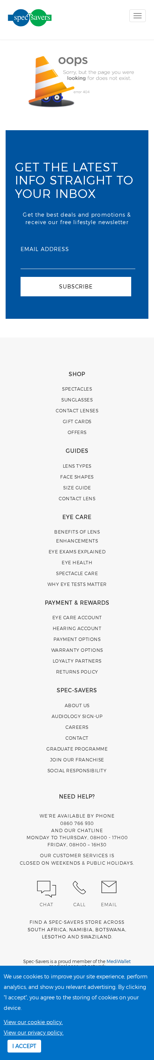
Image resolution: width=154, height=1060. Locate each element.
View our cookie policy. (33, 1022)
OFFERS (77, 432)
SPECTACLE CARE (77, 573)
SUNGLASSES (77, 399)
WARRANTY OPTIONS (77, 650)
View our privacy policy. (34, 1032)
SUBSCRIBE (75, 286)
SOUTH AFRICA (47, 929)
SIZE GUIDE (77, 487)
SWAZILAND (96, 936)
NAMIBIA (81, 929)
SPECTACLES (77, 388)
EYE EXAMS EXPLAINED (77, 551)
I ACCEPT (24, 1046)
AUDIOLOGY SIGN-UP (77, 716)
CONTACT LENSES (77, 410)
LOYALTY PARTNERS (77, 660)
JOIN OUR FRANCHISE (77, 759)
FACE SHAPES (77, 476)
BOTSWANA (110, 929)
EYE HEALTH (77, 562)
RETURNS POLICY (77, 671)
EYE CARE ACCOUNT (77, 617)
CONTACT (77, 737)
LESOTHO (54, 936)
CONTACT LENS (77, 498)
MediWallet (119, 961)
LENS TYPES (77, 465)
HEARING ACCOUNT (77, 628)
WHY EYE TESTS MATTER (77, 584)
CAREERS (77, 727)
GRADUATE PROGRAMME (77, 748)
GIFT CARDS (77, 421)
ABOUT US (77, 705)
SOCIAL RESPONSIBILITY (77, 770)
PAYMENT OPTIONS (77, 639)
